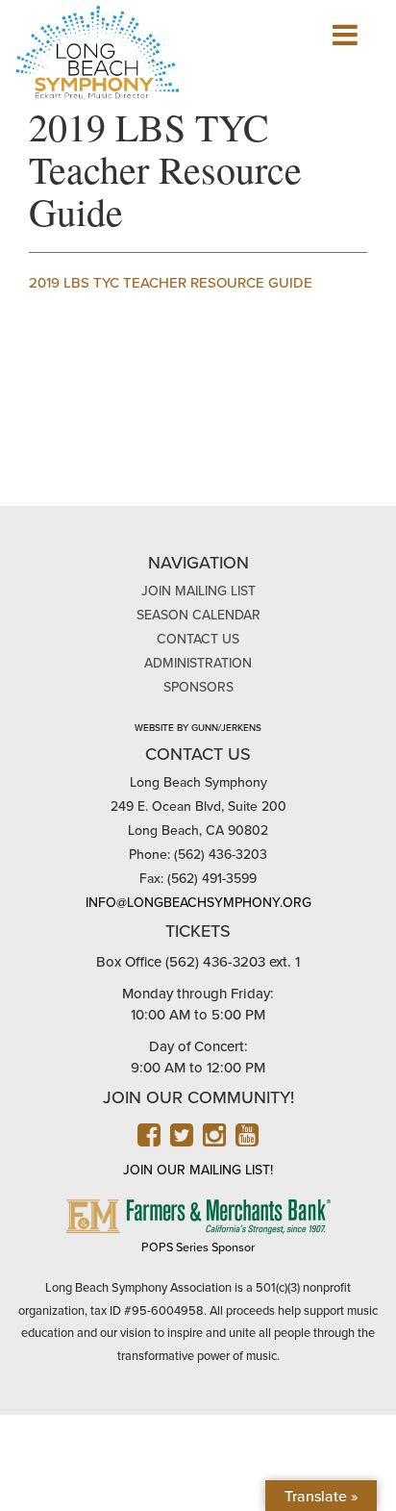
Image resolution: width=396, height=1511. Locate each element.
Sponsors (198, 687)
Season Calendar (198, 615)
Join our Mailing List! (198, 1170)
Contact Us (198, 639)
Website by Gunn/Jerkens (198, 728)
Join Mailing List (198, 591)
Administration (198, 663)
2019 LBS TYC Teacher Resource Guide (170, 282)
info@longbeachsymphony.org (198, 902)
